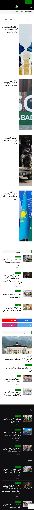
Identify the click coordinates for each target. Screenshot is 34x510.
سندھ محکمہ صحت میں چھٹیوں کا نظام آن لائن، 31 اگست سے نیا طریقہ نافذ (12, 295)
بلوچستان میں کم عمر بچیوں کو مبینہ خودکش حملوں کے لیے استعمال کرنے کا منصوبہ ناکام (12, 309)
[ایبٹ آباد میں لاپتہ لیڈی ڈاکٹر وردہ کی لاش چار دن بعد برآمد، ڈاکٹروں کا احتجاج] (27, 448)
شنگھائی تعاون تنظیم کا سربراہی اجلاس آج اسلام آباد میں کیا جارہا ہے (9, 84)
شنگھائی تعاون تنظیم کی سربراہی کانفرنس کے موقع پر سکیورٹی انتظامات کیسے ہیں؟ (10, 140)
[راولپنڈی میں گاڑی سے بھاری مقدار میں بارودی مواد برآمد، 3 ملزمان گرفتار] (27, 378)
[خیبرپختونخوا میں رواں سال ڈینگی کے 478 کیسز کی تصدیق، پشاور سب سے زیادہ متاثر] (27, 391)
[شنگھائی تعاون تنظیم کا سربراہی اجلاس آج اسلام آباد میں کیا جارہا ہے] (25, 104)
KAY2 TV (29, 2)
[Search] (3, 7)
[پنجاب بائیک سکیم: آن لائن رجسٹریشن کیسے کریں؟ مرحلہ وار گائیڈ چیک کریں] (27, 418)
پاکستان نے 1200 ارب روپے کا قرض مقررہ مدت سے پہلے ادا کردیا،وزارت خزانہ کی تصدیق (12, 262)
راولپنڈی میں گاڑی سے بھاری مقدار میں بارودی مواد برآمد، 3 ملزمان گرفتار (13, 380)
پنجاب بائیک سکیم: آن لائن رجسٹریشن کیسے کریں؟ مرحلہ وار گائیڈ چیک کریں (12, 420)
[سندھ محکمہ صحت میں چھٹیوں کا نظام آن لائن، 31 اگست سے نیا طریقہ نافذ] (27, 293)
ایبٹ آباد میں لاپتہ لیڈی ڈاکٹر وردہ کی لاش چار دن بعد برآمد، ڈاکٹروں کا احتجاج (12, 450)
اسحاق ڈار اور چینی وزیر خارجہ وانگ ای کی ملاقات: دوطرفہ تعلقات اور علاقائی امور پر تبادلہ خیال (9, 29)
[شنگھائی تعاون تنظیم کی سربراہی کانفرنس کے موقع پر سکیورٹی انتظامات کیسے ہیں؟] (25, 160)
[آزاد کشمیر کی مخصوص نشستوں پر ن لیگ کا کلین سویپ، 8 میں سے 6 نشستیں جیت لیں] (17, 345)
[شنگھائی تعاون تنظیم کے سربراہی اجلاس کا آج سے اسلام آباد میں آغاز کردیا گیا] (25, 216)
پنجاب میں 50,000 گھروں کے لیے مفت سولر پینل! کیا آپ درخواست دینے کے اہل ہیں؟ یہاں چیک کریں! (12, 435)
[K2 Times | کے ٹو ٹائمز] (17, 7)
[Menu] (31, 7)
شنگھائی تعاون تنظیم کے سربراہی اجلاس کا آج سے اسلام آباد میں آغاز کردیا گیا (10, 196)
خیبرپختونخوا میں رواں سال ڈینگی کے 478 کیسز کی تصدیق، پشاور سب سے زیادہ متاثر (12, 394)
